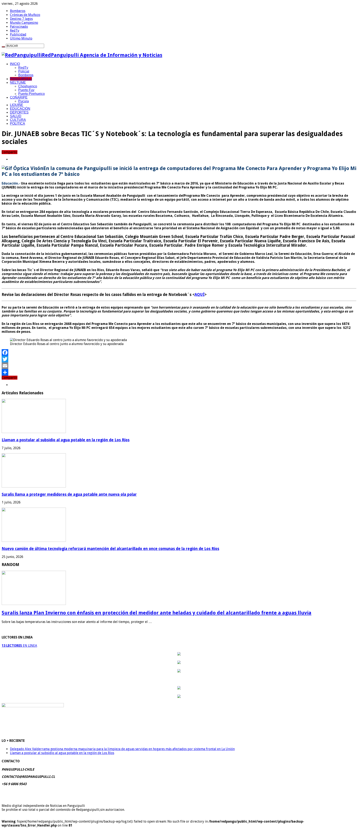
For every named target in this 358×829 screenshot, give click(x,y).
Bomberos (17, 11)
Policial (23, 71)
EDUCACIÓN (20, 108)
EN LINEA (19, 646)
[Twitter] (179, 359)
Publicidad (18, 34)
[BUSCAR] (3, 46)
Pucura (23, 101)
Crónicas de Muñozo (25, 15)
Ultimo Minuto (21, 38)
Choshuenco (27, 86)
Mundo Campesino (24, 23)
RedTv (14, 31)
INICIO (15, 64)
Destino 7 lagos (21, 19)
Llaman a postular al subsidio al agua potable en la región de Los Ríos (65, 440)
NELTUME (18, 82)
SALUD (15, 116)
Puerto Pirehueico (31, 93)
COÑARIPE (19, 97)
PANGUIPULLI (21, 79)
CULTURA (18, 120)
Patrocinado (19, 27)
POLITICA (17, 123)
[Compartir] (179, 372)
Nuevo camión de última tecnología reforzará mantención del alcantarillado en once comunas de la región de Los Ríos (110, 549)
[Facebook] (179, 352)
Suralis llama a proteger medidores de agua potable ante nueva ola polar (69, 494)
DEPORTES (19, 112)
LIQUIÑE (16, 105)
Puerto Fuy (26, 90)
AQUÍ (199, 294)
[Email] (179, 365)
